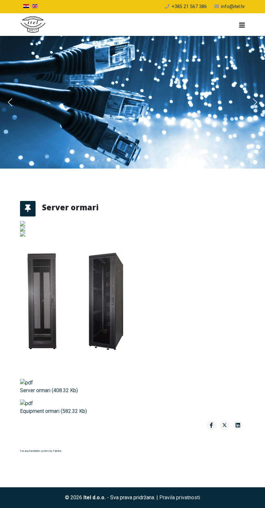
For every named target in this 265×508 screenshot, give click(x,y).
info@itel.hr (233, 6)
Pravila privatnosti (179, 497)
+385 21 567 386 (189, 6)
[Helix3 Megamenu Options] (242, 25)
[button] (10, 102)
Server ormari (49, 390)
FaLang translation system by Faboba (40, 450)
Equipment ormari (53, 411)
